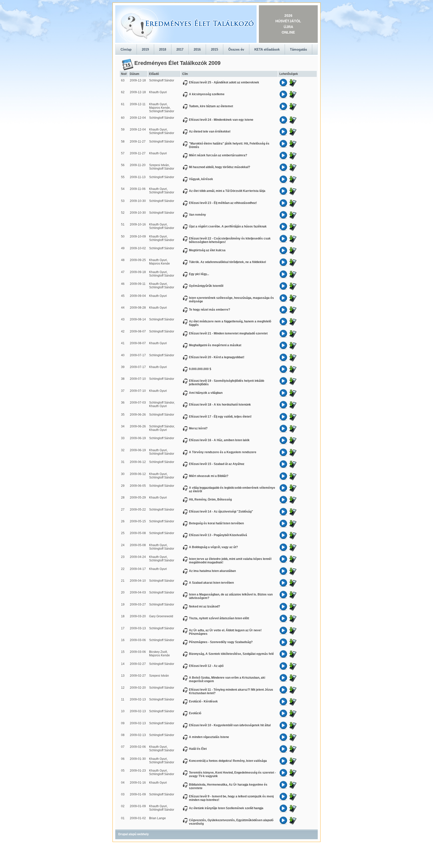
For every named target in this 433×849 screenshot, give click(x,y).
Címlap (126, 49)
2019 (145, 49)
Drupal (123, 834)
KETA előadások (267, 49)
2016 (197, 49)
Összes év (236, 49)
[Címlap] (186, 24)
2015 (214, 49)
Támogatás (298, 49)
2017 (179, 49)
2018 (162, 49)
